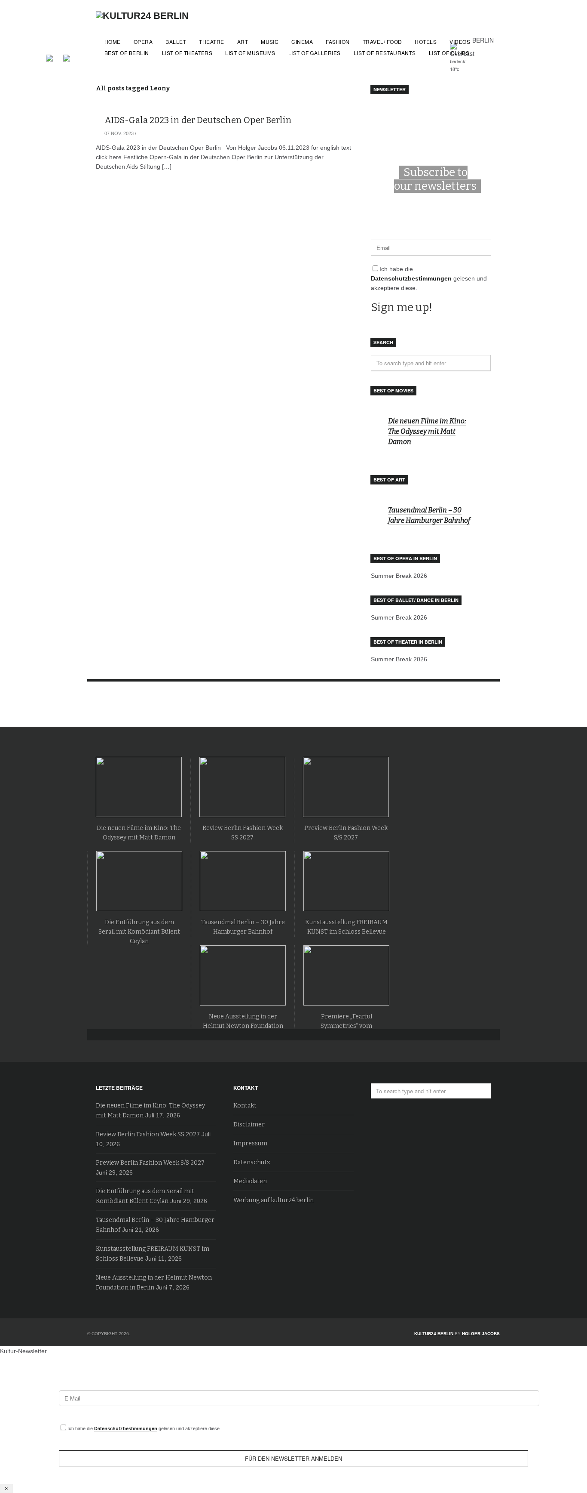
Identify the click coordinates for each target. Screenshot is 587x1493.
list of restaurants (385, 52)
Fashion (337, 41)
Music (269, 41)
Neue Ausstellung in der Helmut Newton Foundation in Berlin (243, 1026)
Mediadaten (250, 1181)
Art (242, 41)
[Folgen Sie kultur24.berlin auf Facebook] (53, 56)
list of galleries (314, 52)
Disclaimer (249, 1124)
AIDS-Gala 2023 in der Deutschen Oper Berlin (198, 120)
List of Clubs (449, 52)
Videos (459, 41)
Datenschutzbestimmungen (411, 278)
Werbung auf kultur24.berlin (273, 1200)
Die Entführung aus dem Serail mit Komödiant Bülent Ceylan (139, 932)
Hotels (426, 41)
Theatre (211, 41)
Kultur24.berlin (433, 1333)
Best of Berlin (126, 52)
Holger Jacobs (481, 1333)
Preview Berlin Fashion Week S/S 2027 (150, 1162)
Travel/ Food (382, 41)
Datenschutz (251, 1162)
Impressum (250, 1143)
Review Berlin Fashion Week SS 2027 (148, 1134)
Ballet (175, 41)
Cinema (302, 41)
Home (112, 41)
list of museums (250, 52)
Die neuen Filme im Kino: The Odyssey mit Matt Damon (427, 431)
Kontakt (245, 1105)
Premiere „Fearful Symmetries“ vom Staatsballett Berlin (346, 1026)
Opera (143, 41)
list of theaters (187, 52)
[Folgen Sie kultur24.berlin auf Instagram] (66, 56)
